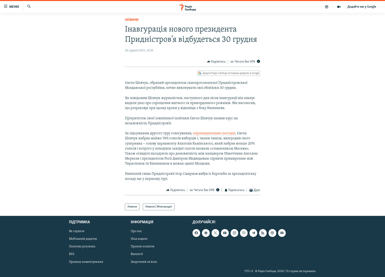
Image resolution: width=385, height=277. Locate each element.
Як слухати (76, 231)
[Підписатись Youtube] (225, 233)
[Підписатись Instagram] (234, 233)
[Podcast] (272, 233)
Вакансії (137, 254)
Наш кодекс (139, 239)
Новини (132, 20)
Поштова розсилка (82, 246)
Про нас (136, 231)
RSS (71, 254)
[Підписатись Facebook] (196, 233)
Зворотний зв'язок (144, 262)
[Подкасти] (327, 7)
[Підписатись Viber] (244, 233)
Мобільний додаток (83, 239)
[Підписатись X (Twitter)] (215, 233)
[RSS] (263, 233)
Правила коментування (86, 262)
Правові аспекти (142, 246)
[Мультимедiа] (339, 7)
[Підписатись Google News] (206, 233)
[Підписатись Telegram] (253, 233)
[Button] (216, 61)
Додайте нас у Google (362, 6)
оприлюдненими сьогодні (214, 133)
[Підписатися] (282, 233)
